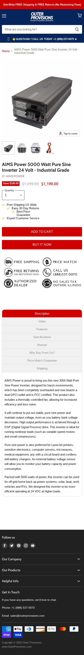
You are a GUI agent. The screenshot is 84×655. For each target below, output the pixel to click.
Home (6, 51)
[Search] (77, 29)
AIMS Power (15, 176)
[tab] (42, 313)
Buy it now (42, 244)
